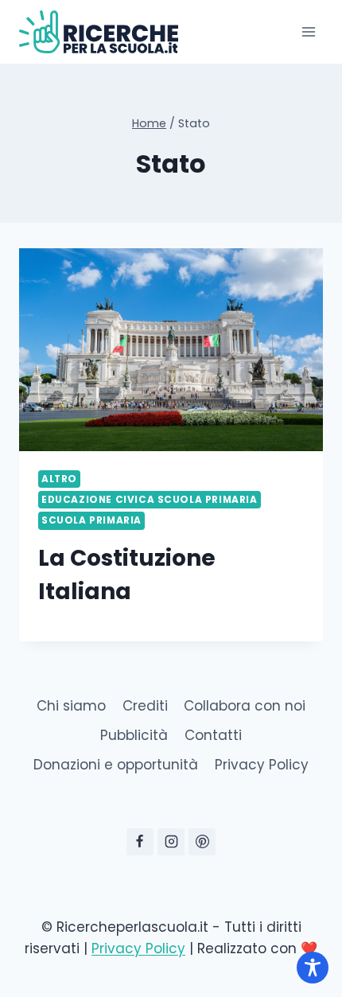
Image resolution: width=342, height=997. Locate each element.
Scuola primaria (91, 520)
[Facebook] (140, 841)
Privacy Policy (262, 764)
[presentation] (171, 349)
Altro (59, 479)
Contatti (213, 735)
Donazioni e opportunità (115, 764)
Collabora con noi (244, 705)
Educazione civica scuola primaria (149, 499)
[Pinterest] (202, 841)
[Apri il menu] (308, 31)
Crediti (145, 705)
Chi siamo (71, 705)
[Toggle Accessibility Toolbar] (312, 967)
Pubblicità (134, 735)
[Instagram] (171, 841)
